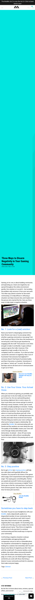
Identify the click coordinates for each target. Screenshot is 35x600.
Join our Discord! (9, 596)
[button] (28, 8)
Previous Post (7, 578)
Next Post (28, 578)
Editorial (7, 566)
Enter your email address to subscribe (13, 594)
